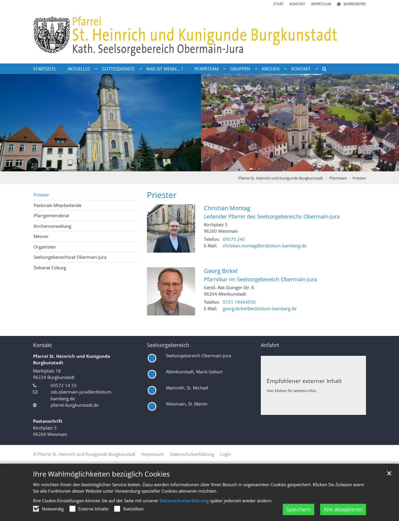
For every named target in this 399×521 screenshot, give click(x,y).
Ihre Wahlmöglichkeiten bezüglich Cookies (101, 474)
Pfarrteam (338, 178)
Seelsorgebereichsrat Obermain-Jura (70, 257)
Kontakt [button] (300, 69)
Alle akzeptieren (343, 509)
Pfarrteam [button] (206, 69)
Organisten (45, 247)
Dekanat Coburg (50, 267)
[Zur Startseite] (199, 35)
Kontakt (42, 345)
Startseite (44, 69)
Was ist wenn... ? (164, 69)
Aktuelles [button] (78, 69)
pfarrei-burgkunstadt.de (74, 405)
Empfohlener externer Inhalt (304, 380)
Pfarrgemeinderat (51, 215)
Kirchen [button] (271, 69)
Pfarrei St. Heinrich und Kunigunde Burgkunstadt (280, 178)
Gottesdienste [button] (118, 69)
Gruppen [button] (240, 69)
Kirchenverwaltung (52, 226)
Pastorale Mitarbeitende (57, 205)
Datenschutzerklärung (184, 500)
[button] (322, 70)
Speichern (298, 509)
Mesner (41, 236)
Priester (359, 178)
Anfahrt (270, 345)
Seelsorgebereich (168, 345)
